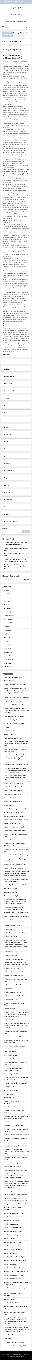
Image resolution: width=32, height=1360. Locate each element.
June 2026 (7, 594)
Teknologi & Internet (10, 1238)
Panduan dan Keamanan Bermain (13, 959)
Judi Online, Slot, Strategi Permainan (14, 816)
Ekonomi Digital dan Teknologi (13, 738)
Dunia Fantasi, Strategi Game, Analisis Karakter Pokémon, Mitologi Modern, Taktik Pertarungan (16, 710)
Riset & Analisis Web (10, 1087)
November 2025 (8, 619)
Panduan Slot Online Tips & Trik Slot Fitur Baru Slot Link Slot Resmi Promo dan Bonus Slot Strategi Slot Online (16, 1014)
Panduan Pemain (9, 988)
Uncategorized (8, 1338)
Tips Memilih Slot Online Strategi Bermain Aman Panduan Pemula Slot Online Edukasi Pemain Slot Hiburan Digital (16, 1329)
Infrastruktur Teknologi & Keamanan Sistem (16, 809)
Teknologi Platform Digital (11, 1303)
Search (4, 528)
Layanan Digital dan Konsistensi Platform (16, 885)
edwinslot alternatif (9, 731)
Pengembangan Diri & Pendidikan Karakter (16, 1037)
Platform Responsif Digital (11, 1074)
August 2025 (7, 630)
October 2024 (8, 667)
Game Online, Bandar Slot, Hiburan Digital (16, 764)
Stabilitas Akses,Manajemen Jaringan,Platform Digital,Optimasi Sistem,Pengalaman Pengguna (14, 1176)
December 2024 (8, 659)
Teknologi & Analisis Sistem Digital (14, 1213)
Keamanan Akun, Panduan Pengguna (14, 830)
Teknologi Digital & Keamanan (12, 1279)
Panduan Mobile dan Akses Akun (13, 985)
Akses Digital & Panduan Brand (13, 677)
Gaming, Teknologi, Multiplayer (13, 790)
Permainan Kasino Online (11, 1055)
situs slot (6, 449)
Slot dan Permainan (9, 1094)
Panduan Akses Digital (10, 936)
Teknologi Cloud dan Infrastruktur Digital (16, 1271)
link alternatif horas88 (10, 892)
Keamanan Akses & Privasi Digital (14, 827)
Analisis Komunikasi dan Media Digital (15, 684)
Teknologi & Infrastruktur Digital (13, 1231)
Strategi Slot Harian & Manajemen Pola (15, 1194)
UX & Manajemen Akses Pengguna (14, 1342)
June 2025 (7, 637)
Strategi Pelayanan (9, 1191)
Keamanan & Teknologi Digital (12, 823)
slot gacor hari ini (9, 1098)
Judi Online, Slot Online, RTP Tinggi (14, 812)
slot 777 (6, 441)
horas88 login (8, 805)
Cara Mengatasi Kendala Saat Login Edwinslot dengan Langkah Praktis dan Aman (15, 567)
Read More (6, 354)
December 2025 (8, 615)
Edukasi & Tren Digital (10, 720)
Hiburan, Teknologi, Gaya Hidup (13, 801)
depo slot (6, 420)
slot (5, 405)
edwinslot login (8, 734)
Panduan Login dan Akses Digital (13, 975)
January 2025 (7, 656)
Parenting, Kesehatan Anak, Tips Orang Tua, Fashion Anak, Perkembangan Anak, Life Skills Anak (16, 1025)
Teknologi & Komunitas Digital (13, 1249)
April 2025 (7, 645)
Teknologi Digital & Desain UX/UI (13, 1275)
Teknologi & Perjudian (10, 1253)
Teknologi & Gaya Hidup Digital (13, 1228)
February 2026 (8, 608)
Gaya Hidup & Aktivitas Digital (12, 794)
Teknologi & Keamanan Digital (12, 1242)
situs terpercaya (8, 470)
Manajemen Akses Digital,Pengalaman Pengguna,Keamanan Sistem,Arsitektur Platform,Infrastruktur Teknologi (15, 901)
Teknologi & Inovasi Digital (11, 1235)
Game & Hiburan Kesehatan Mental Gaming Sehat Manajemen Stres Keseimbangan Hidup (16, 743)
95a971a (6, 61)
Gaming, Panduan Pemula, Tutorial (14, 783)
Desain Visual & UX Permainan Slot (14, 705)
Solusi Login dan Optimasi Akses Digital (15, 1170)
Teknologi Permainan (10, 1299)
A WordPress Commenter (11, 579)
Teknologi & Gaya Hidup (11, 1224)
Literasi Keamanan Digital (11, 896)
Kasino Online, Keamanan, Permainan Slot (16, 820)
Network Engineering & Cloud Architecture (16, 916)
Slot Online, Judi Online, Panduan (13, 1125)
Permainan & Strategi (10, 1051)
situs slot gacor (8, 434)
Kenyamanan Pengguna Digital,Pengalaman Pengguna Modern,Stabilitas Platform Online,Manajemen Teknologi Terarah (16, 873)
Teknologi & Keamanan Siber (12, 1246)
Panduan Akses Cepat (10, 929)
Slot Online (7, 1107)
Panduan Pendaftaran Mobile (12, 992)
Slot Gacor (7, 398)
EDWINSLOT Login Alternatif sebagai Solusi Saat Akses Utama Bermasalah (14, 2)
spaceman (7, 485)
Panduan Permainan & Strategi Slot (14, 996)
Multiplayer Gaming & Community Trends (16, 913)
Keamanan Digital (9, 840)
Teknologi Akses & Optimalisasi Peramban (16, 1268)
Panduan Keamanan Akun (11, 968)
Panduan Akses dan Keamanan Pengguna (16, 933)
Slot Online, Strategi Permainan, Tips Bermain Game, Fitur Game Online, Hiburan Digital (16, 1151)
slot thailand (23, 85)
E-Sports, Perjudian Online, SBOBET (14, 716)
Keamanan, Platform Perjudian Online (15, 868)
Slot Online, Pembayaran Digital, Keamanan (16, 1135)
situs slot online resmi (10, 1090)
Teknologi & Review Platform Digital (14, 1257)
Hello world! (25, 579)
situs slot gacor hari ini (10, 391)
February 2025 (8, 652)
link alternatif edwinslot (11, 888)
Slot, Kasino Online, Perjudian (12, 1163)
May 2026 (6, 597)
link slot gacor (8, 383)
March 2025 (7, 648)
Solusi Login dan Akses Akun (12, 1166)
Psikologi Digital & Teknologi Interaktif (15, 1083)
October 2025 (8, 623)
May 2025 (6, 641)
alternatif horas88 (9, 681)
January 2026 (7, 612)
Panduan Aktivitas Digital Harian (13, 952)
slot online (7, 492)
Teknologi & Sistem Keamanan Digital (15, 1260)
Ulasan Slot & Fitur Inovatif (11, 1335)
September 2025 (8, 626)
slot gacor (7, 427)
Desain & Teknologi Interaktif (12, 701)
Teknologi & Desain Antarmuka (13, 1217)
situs (5, 412)
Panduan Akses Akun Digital (12, 925)
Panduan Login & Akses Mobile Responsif (16, 972)
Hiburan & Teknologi (10, 798)
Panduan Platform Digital (11, 999)
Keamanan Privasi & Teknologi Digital (15, 864)
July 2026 (6, 590)
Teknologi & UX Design (10, 1264)
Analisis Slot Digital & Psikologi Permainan (16, 697)
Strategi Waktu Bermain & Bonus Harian (15, 1204)
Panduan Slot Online (10, 1009)
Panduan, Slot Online (10, 1020)
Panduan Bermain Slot (10, 955)
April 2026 (7, 601)
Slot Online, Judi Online (10, 1122)
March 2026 (7, 605)
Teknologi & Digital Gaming (12, 1220)
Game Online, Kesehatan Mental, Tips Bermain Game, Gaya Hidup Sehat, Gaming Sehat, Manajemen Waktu (16, 770)
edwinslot (6, 727)
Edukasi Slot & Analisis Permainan (14, 723)
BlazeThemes (20, 1356)
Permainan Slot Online (10, 1059)
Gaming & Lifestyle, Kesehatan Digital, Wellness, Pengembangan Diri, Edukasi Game (15, 778)
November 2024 (8, 663)
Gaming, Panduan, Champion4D (13, 787)
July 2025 (6, 634)
